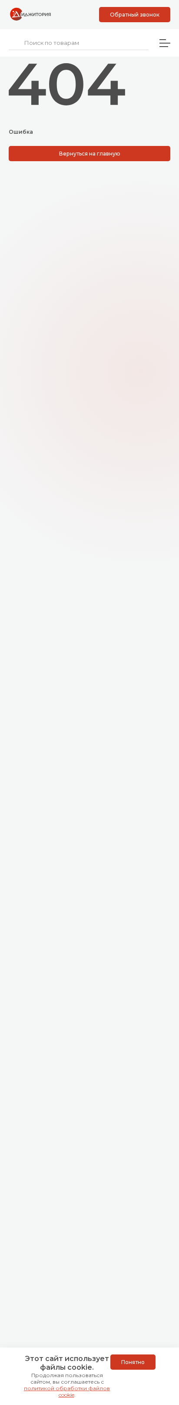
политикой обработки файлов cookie (67, 1391)
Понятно (133, 1362)
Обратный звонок (134, 14)
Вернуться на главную (89, 153)
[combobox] (79, 43)
